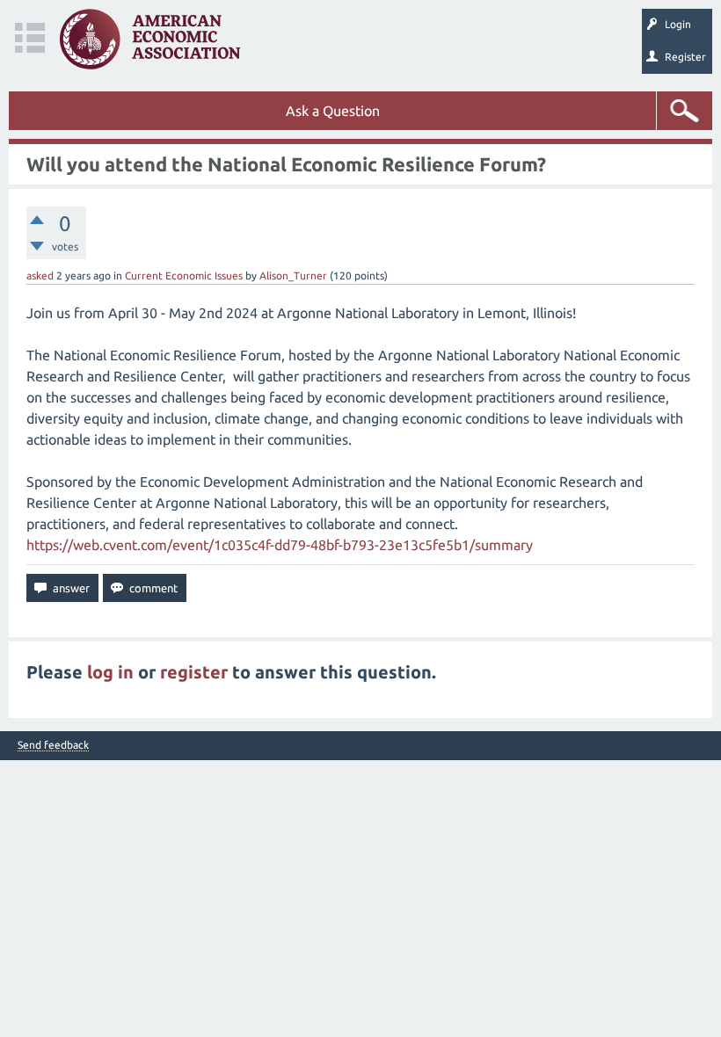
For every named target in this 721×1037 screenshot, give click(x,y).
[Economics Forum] (150, 39)
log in (110, 672)
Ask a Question (333, 111)
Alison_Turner (293, 275)
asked (40, 275)
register (194, 672)
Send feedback (53, 745)
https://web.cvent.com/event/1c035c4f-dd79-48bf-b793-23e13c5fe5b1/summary (279, 545)
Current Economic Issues (184, 275)
